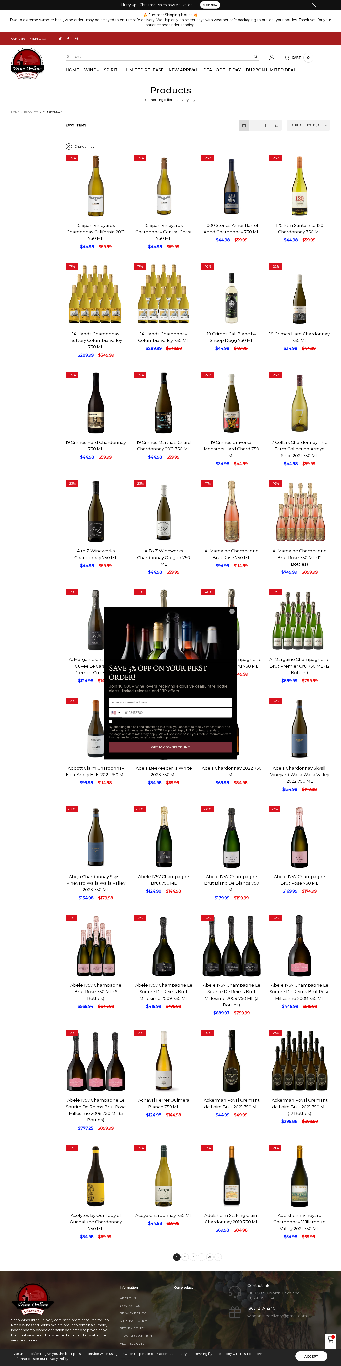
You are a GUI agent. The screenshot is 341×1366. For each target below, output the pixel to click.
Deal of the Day (222, 70)
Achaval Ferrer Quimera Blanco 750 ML (163, 1103)
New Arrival (183, 70)
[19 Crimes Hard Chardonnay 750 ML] (299, 294)
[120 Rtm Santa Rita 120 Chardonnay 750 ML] (299, 186)
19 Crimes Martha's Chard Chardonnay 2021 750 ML (164, 445)
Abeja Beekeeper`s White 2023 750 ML (164, 771)
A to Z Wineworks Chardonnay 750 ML (95, 554)
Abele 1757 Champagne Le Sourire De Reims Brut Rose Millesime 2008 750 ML (300, 992)
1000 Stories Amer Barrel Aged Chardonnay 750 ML (231, 228)
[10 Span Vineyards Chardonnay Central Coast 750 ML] (164, 186)
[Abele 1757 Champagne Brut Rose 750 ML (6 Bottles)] (96, 960)
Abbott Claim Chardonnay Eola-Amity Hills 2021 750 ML (96, 771)
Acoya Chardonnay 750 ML (163, 1215)
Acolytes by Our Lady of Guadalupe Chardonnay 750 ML (96, 1222)
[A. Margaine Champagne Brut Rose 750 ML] (231, 511)
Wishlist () (38, 38)
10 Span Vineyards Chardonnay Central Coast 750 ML (163, 232)
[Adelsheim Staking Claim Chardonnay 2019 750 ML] (231, 1190)
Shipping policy (133, 1321)
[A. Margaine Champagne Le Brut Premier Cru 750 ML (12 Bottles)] (299, 620)
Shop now (210, 5)
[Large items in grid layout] (254, 125)
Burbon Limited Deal (271, 70)
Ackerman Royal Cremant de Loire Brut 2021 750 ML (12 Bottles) (300, 1107)
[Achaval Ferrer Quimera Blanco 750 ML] (164, 1061)
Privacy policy (133, 1313)
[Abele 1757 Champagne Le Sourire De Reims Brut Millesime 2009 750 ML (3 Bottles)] (231, 946)
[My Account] (271, 57)
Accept (311, 1356)
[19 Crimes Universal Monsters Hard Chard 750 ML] (231, 403)
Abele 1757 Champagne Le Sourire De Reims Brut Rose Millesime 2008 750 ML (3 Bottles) (96, 1110)
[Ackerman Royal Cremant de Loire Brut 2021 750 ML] (231, 1068)
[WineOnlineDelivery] (27, 63)
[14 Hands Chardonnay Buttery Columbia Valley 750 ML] (96, 296)
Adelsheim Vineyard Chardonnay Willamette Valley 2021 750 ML (299, 1222)
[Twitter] (60, 38)
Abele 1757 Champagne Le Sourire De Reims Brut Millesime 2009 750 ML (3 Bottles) (231, 995)
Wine (90, 70)
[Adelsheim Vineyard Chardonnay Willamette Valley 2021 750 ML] (299, 1195)
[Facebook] (68, 38)
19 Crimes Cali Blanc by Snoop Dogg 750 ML (231, 337)
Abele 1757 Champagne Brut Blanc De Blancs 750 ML (231, 883)
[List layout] (276, 125)
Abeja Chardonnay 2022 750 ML (232, 771)
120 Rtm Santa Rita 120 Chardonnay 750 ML (299, 228)
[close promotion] (314, 5)
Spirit (111, 70)
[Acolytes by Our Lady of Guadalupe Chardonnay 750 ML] (96, 1190)
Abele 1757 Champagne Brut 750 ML (163, 880)
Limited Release (145, 70)
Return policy (132, 1328)
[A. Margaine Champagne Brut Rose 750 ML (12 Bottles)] (299, 515)
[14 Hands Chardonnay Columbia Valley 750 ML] (164, 297)
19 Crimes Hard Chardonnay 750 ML (299, 337)
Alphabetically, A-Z (307, 125)
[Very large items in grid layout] (265, 125)
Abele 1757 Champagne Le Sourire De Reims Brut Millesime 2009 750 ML (163, 992)
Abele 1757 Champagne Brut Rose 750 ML (299, 880)
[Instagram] (76, 38)
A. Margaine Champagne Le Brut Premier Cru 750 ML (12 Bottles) (299, 666)
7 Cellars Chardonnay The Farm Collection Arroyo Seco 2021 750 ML (299, 449)
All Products (132, 1343)
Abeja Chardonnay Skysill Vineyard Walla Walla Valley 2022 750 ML (299, 775)
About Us (128, 1298)
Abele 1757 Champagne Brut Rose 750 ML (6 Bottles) (95, 992)
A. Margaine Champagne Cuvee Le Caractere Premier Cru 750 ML (96, 666)
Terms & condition (136, 1336)
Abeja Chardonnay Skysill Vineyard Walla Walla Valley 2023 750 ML (95, 883)
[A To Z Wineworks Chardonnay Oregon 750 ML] (164, 511)
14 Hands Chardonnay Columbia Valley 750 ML (163, 337)
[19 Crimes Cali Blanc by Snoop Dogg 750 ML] (231, 294)
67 (209, 1257)
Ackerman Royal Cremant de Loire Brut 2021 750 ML (232, 1103)
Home (72, 70)
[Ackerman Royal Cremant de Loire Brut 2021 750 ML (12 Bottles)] (299, 1061)
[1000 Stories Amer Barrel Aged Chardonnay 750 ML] (231, 200)
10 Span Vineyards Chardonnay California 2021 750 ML (96, 232)
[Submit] (255, 57)
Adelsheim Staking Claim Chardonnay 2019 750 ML (231, 1218)
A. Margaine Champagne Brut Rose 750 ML (232, 554)
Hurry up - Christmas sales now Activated (157, 5)
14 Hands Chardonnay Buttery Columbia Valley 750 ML (96, 340)
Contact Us (130, 1306)
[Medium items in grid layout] (244, 125)
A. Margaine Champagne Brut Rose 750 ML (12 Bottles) (300, 557)
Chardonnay (84, 146)
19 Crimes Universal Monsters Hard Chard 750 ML (231, 449)
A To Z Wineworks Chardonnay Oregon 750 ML (163, 557)
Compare (18, 38)
